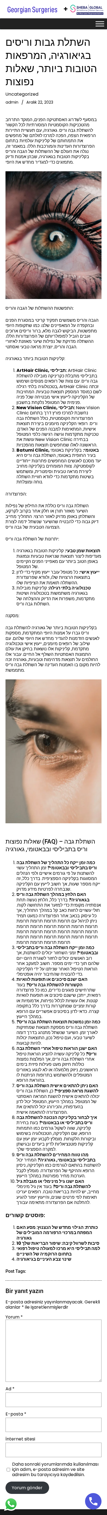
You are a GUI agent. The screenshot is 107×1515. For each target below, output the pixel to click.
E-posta (15, 1414)
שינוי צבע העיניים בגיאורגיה (43, 1259)
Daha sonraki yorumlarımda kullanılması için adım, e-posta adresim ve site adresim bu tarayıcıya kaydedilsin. (55, 1469)
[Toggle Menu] (99, 24)
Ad (10, 1388)
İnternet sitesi (20, 1439)
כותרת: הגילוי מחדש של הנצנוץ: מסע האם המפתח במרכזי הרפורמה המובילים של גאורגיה (57, 1232)
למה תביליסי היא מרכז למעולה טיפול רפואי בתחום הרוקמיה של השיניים (58, 1251)
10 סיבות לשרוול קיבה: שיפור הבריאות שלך (57, 1243)
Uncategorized (21, 94)
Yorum (14, 1317)
